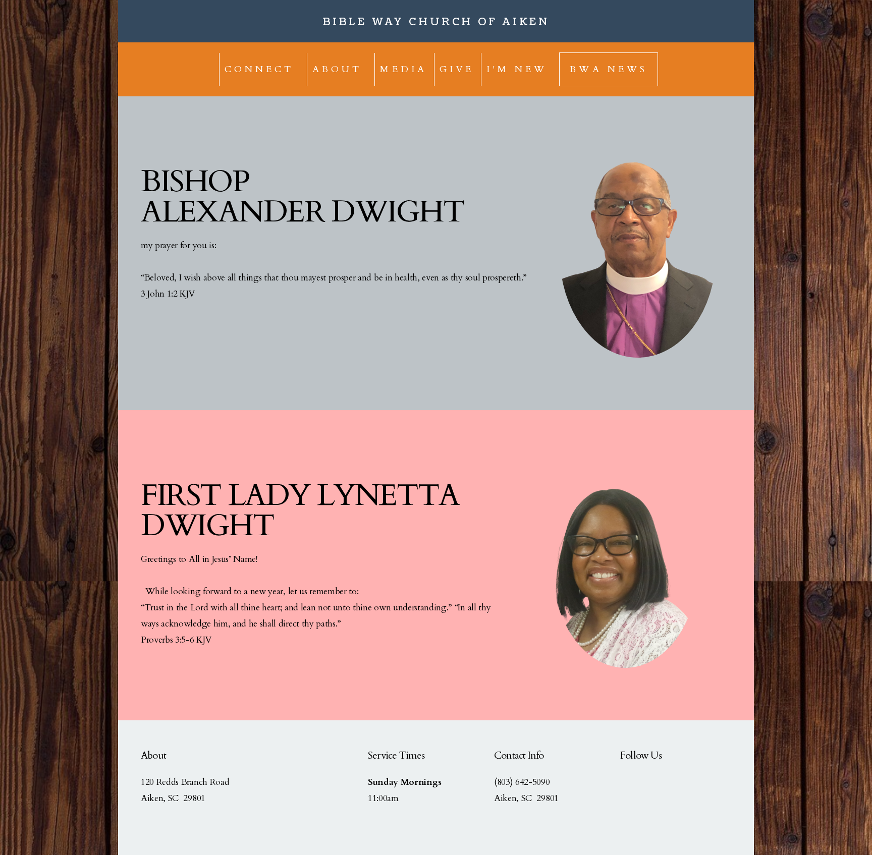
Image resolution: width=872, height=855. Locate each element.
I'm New (516, 69)
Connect (262, 69)
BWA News (608, 69)
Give (457, 69)
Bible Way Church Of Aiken (436, 22)
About (340, 69)
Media (403, 69)
